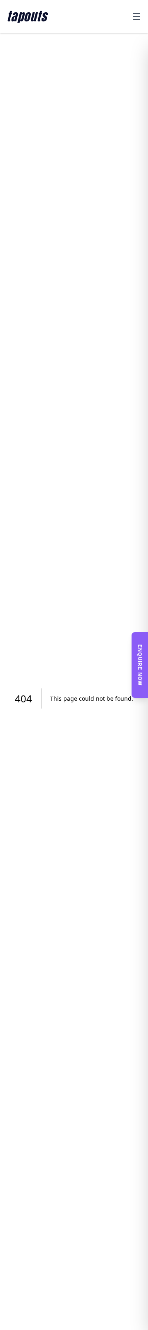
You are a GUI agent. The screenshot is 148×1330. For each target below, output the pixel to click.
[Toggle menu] (136, 16)
